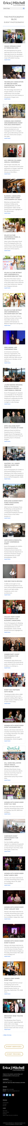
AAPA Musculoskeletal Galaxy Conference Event (13, 541)
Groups (5, 1104)
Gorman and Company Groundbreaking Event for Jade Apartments (13, 122)
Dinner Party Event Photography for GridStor (11, 656)
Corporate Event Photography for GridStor (11, 837)
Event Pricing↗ (14, 1054)
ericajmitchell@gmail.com (13, 1091)
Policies (5, 1113)
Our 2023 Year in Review (13, 581)
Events (4, 1105)
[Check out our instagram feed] (13, 1095)
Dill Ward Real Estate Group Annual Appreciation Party (12, 764)
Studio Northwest (7, 1081)
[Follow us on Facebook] (4, 1095)
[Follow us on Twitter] (7, 1095)
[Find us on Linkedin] (10, 1095)
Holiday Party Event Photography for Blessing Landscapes (12, 618)
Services (5, 1110)
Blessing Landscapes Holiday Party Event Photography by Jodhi (13, 197)
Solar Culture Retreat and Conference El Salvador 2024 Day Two (13, 274)
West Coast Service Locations (10, 1115)
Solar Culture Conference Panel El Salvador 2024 (12, 237)
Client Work (6, 1112)
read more (7, 59)
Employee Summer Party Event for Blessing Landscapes (13, 502)
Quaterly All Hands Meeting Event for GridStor (12, 465)
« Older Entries (7, 1035)
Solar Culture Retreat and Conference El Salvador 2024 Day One (13, 311)
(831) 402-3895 (10, 1089)
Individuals (5, 1102)
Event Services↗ (14, 1046)
